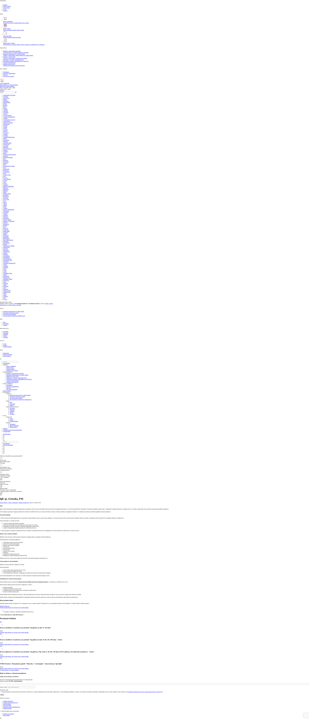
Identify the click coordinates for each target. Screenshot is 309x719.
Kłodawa (5, 160)
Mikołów (5, 190)
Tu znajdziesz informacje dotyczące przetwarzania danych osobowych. (144, 692)
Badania (5, 5)
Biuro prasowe (13, 427)
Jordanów (5, 151)
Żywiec (5, 299)
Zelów (5, 293)
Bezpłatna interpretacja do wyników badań (17, 375)
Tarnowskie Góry (7, 260)
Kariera (11, 420)
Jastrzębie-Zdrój (7, 143)
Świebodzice (6, 256)
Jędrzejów (5, 147)
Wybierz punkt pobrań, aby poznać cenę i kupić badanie (14, 607)
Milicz (4, 192)
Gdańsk (5, 127)
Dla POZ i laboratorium (12, 386)
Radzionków (6, 238)
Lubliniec (5, 185)
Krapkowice (6, 169)
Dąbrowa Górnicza (8, 122)
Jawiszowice (6, 144)
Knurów (5, 163)
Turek (4, 269)
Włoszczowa (6, 277)
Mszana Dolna (7, 193)
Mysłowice (6, 196)
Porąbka (5, 222)
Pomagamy (12, 424)
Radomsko (6, 235)
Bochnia (5, 105)
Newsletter (12, 404)
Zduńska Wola (7, 290)
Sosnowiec (6, 250)
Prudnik (5, 225)
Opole (4, 206)
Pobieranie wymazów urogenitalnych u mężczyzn (19, 379)
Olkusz (5, 205)
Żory (4, 298)
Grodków (5, 135)
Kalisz (4, 153)
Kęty (4, 159)
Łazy (4, 176)
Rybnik (5, 244)
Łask (4, 173)
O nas (4, 9)
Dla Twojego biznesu (11, 389)
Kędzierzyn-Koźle (8, 157)
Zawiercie (5, 289)
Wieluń (5, 274)
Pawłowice (6, 218)
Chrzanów (6, 112)
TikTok (11, 412)
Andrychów (6, 98)
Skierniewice (6, 247)
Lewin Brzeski (7, 179)
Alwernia (5, 96)
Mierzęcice (6, 189)
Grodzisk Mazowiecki (8, 137)
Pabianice (5, 217)
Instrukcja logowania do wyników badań (20, 395)
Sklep (3, 670)
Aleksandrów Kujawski (9, 95)
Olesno (5, 203)
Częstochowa (6, 121)
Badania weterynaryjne (12, 382)
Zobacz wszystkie (16, 305)
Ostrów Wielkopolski (8, 209)
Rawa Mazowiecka (8, 240)
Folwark (5, 125)
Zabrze (5, 285)
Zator (4, 287)
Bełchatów (6, 101)
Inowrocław (6, 140)
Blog (11, 402)
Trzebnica (5, 267)
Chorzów (5, 111)
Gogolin (5, 134)
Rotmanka (5, 241)
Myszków (5, 198)
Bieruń (5, 104)
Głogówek (6, 132)
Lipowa (5, 180)
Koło (4, 164)
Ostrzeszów (6, 211)
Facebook (12, 408)
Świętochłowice (7, 259)
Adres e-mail (3, 687)
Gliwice (5, 131)
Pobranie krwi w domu (6, 305)
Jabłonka (5, 141)
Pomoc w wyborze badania (12, 670)
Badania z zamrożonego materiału (15, 373)
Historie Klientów (14, 425)
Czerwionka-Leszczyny (9, 119)
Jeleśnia (5, 150)
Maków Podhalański (8, 186)
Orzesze (5, 208)
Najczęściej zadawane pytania (17, 396)
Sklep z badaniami (11, 366)
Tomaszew (6, 261)
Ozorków (5, 215)
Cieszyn (5, 114)
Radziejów (6, 237)
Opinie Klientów (14, 421)
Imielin (5, 138)
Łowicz (5, 183)
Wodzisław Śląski (7, 279)
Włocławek (6, 276)
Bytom (5, 108)
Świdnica (5, 254)
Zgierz (5, 295)
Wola (4, 282)
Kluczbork (6, 161)
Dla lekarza (9, 385)
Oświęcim (5, 212)
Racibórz (5, 232)
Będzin (5, 99)
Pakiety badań (10, 367)
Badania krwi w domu (12, 370)
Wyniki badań (6, 431)
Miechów (5, 188)
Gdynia (5, 128)
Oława (5, 202)
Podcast (12, 405)
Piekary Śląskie (7, 219)
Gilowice (5, 130)
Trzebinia (5, 266)
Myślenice (5, 195)
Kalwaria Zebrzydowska (9, 154)
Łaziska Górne (7, 175)
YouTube (12, 414)
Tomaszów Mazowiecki (9, 263)
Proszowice (6, 224)
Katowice (5, 156)
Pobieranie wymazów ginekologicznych (16, 378)
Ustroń (5, 272)
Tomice (5, 264)
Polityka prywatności (8, 714)
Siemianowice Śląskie (8, 245)
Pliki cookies (6, 715)
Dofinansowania (7, 430)
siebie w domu (49, 303)
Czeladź (5, 118)
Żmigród (5, 296)
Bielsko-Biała (6, 102)
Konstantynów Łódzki (9, 166)
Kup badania (6, 363)
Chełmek (5, 109)
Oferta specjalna (10, 369)
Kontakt (5, 10)
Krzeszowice (6, 172)
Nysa (4, 201)
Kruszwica (6, 170)
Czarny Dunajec (7, 115)
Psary (4, 227)
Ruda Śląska (6, 243)
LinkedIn (12, 411)
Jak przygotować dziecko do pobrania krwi (21, 399)
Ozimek (5, 214)
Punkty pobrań (7, 6)
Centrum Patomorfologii (12, 380)
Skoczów (5, 248)
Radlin (5, 234)
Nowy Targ (6, 199)
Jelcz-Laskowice (7, 148)
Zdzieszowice (6, 292)
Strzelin (5, 253)
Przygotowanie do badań (16, 398)
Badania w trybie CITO (12, 376)
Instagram (12, 409)
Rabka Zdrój (6, 231)
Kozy (4, 167)
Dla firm (8, 388)
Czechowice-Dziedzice (9, 117)
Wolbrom (5, 283)
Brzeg (4, 106)
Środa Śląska (6, 251)
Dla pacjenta (6, 7)
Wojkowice (6, 280)
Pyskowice (6, 230)
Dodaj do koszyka (4, 606)
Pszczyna (5, 228)
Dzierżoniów (6, 124)
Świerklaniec (6, 257)
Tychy (4, 270)
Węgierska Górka (7, 273)
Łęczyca (5, 177)
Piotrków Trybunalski (8, 221)
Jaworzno (5, 146)
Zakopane (5, 286)
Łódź (4, 182)
